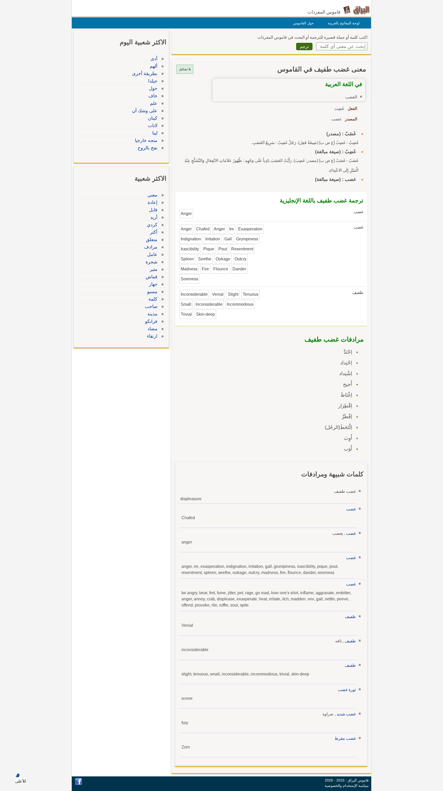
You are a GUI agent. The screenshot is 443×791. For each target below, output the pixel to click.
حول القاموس (303, 23)
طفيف (350, 616)
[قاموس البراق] (356, 10)
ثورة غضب (347, 689)
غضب (351, 509)
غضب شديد (346, 714)
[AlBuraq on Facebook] (78, 784)
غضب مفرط (345, 738)
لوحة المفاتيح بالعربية (343, 23)
